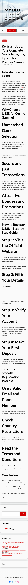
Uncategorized (8, 529)
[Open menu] (3, 30)
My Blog (14, 9)
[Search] (23, 514)
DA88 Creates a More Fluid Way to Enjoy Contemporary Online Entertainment (11, 547)
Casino (4, 40)
